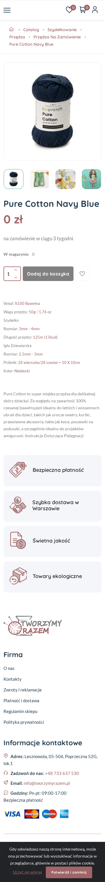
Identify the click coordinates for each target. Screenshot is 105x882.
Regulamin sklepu (20, 711)
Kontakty (13, 679)
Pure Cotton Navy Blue (31, 44)
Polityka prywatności (24, 722)
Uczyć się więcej (27, 871)
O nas (9, 668)
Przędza (17, 37)
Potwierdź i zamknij (69, 872)
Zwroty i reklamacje (23, 689)
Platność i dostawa (21, 700)
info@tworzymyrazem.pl (47, 783)
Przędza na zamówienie (57, 37)
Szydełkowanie (62, 29)
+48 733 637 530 (62, 773)
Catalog (31, 29)
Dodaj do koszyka (48, 274)
